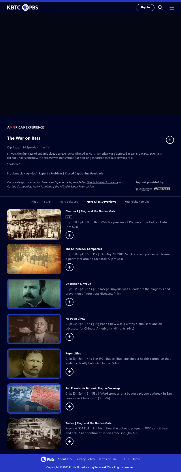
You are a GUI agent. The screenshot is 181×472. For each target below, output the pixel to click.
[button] (160, 7)
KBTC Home (132, 459)
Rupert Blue (73, 353)
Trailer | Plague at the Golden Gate (88, 423)
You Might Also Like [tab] (137, 202)
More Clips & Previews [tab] (101, 202)
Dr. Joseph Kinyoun (78, 284)
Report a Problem (50, 173)
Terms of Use (107, 459)
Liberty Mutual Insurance (102, 182)
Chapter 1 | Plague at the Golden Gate (90, 211)
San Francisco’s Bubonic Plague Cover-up (93, 388)
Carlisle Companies (19, 186)
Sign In (145, 7)
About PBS (65, 459)
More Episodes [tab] (68, 202)
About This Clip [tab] (41, 202)
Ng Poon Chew (75, 318)
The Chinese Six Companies (84, 249)
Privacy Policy (85, 459)
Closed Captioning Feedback (84, 173)
